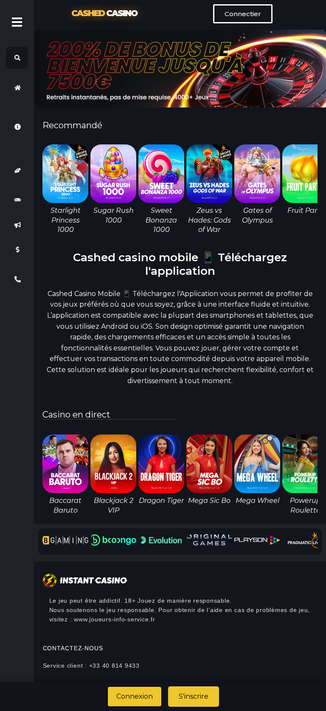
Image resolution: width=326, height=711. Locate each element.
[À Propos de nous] (17, 126)
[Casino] (17, 200)
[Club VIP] (17, 170)
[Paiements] (17, 250)
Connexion (134, 696)
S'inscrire (193, 696)
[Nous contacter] (17, 279)
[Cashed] (17, 87)
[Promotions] (17, 224)
